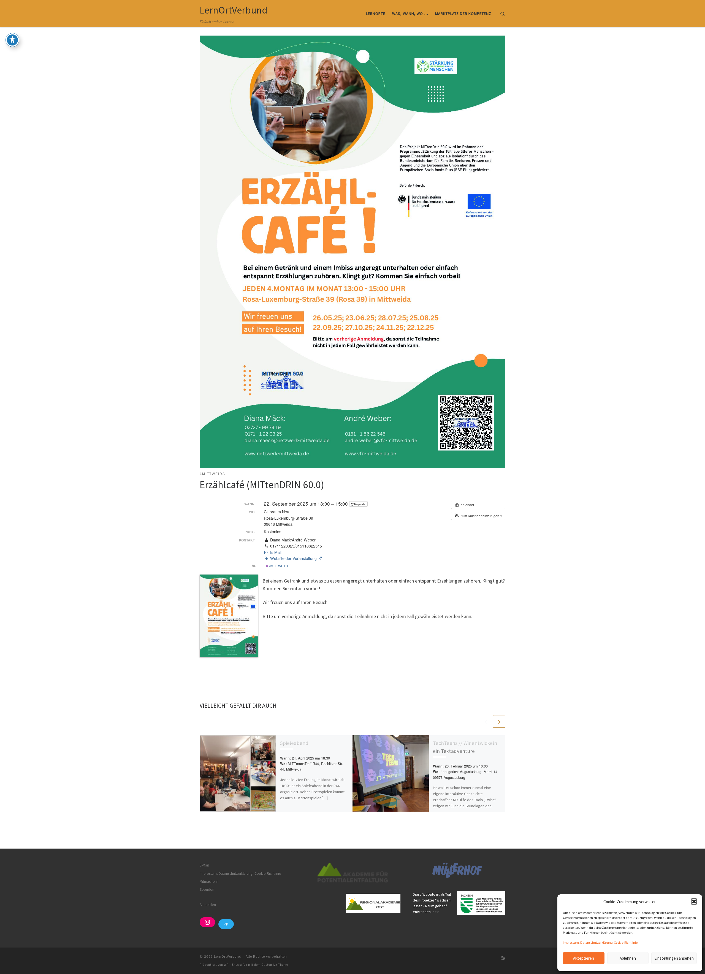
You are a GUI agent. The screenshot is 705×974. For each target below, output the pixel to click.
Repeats (359, 504)
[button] (694, 901)
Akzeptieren (583, 958)
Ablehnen (628, 958)
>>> (435, 911)
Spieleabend (294, 743)
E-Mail (275, 552)
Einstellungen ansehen (674, 958)
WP (226, 965)
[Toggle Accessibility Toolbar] (12, 40)
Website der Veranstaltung (293, 558)
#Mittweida (278, 566)
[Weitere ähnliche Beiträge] (499, 721)
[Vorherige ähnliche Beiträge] (486, 721)
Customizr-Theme (274, 965)
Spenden (207, 889)
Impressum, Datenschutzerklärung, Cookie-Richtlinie (600, 942)
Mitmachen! (209, 881)
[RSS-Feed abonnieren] (503, 958)
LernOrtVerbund (228, 956)
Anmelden (208, 904)
